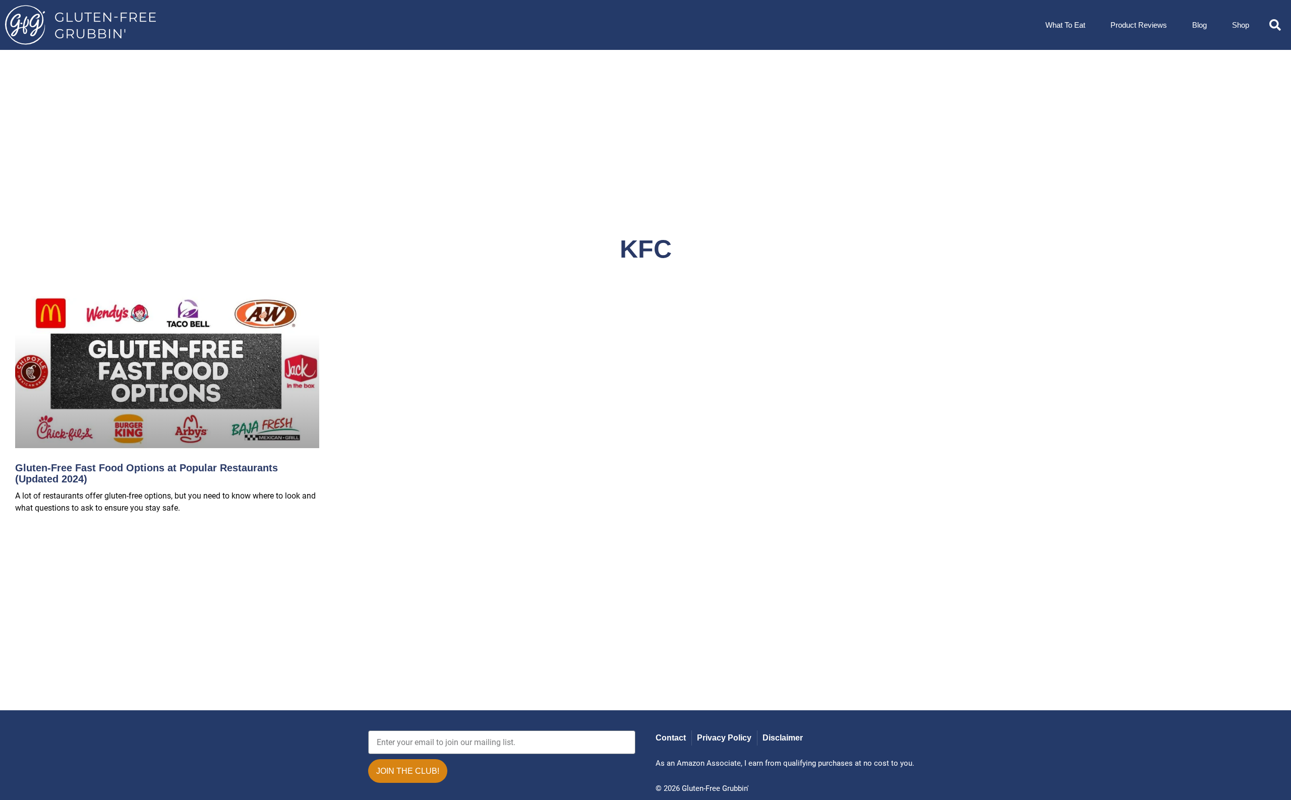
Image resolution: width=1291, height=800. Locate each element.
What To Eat (1065, 25)
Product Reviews (1138, 25)
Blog (1199, 25)
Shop (1240, 25)
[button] (1275, 25)
